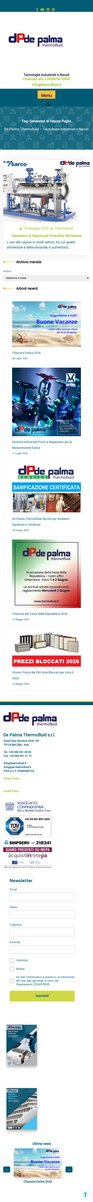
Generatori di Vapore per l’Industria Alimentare (47, 236)
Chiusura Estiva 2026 (26, 353)
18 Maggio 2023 (36, 229)
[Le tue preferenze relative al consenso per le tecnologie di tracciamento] (85, 1194)
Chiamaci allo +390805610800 (46, 79)
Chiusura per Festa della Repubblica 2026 (39, 614)
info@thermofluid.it (46, 85)
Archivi (7, 271)
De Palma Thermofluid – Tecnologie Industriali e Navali (46, 129)
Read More (45, 191)
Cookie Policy (11, 791)
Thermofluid (63, 228)
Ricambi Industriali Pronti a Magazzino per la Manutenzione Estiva (54, 1185)
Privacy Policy (11, 778)
